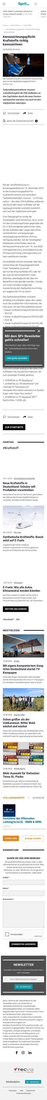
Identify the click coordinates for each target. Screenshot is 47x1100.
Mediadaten (13, 1081)
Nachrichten (15, 25)
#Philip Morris (19, 769)
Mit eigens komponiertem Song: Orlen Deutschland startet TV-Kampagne (23, 669)
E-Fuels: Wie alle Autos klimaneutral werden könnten (21, 589)
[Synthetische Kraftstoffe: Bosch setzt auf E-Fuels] (23, 517)
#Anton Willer (19, 715)
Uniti (9, 275)
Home (5, 25)
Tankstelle (27, 25)
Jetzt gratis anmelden (17, 358)
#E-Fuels (17, 532)
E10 (26, 387)
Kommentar (8, 899)
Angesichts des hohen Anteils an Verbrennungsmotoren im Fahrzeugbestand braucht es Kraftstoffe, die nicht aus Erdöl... (20, 547)
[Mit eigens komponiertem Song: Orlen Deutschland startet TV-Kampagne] (23, 645)
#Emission (18, 583)
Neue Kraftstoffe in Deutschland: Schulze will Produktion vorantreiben (19, 487)
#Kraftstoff (11, 448)
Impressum (13, 1091)
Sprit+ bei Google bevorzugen (20, 121)
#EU (18, 619)
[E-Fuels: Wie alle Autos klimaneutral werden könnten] (23, 567)
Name (5, 888)
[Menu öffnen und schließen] (5, 4)
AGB (21, 1091)
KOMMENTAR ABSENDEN (23, 944)
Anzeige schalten (33, 838)
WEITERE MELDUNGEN (16, 609)
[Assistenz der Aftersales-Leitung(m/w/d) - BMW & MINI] (9, 810)
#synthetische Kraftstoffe (24, 479)
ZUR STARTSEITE (14, 427)
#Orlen (16, 661)
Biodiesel (26, 397)
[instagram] (23, 1052)
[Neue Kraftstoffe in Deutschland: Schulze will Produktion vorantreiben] (23, 463)
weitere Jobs (11, 838)
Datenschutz (30, 1091)
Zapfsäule (8, 208)
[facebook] (17, 1052)
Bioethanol (27, 380)
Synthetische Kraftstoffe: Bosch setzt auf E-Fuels (23, 538)
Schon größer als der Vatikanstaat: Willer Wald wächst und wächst (19, 723)
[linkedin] (29, 1052)
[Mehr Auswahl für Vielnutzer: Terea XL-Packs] (23, 753)
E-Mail (5, 877)
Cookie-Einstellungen (23, 1093)
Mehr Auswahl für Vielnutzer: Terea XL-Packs (21, 775)
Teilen (30, 113)
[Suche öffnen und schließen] (35, 4)
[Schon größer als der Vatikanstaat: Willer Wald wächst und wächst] (23, 699)
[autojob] (38, 798)
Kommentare (13, 113)
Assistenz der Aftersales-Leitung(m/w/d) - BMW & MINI (22, 820)
